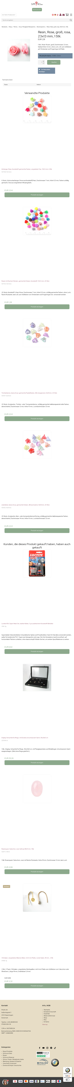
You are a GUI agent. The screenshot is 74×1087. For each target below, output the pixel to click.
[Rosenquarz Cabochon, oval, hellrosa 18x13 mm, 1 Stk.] (37, 810)
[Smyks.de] (37, 4)
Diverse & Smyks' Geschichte (12, 1065)
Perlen (5, 1055)
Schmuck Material (8, 1057)
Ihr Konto (46, 1022)
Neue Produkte (7, 1051)
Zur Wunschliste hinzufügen (44, 70)
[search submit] (71, 20)
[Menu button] (71, 14)
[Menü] (65, 1068)
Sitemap (45, 1024)
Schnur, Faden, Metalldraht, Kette (13, 1059)
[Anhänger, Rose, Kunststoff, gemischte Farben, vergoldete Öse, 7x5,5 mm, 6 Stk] (37, 130)
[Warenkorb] (67, 15)
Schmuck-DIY (37, 9)
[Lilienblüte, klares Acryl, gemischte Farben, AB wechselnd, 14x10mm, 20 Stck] (37, 466)
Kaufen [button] (54, 62)
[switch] (68, 1080)
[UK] (57, 15)
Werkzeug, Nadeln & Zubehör (12, 1061)
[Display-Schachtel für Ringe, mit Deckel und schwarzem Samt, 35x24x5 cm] (37, 698)
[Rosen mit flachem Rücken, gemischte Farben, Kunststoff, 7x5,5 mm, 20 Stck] (37, 242)
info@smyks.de (6, 1024)
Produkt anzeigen (37, 195)
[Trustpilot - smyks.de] (43, 1054)
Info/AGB (47, 1014)
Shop (45, 1018)
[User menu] (60, 15)
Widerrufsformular (49, 1016)
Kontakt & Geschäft (50, 1012)
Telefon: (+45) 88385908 (9, 1022)
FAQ (45, 1020)
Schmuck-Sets (7, 1053)
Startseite (47, 1010)
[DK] (53, 15)
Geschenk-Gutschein (9, 1063)
